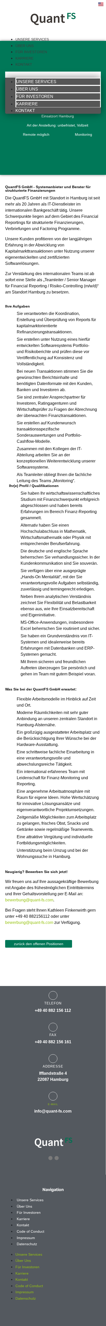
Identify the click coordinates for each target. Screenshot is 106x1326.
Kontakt (23, 64)
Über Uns (24, 46)
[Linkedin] (50, 1158)
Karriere (24, 58)
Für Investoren (31, 52)
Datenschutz (27, 1244)
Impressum (26, 1238)
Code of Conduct (30, 1231)
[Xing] (57, 1158)
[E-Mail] (53, 1096)
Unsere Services (32, 39)
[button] (53, 75)
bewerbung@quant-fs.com (29, 900)
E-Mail (53, 1104)
